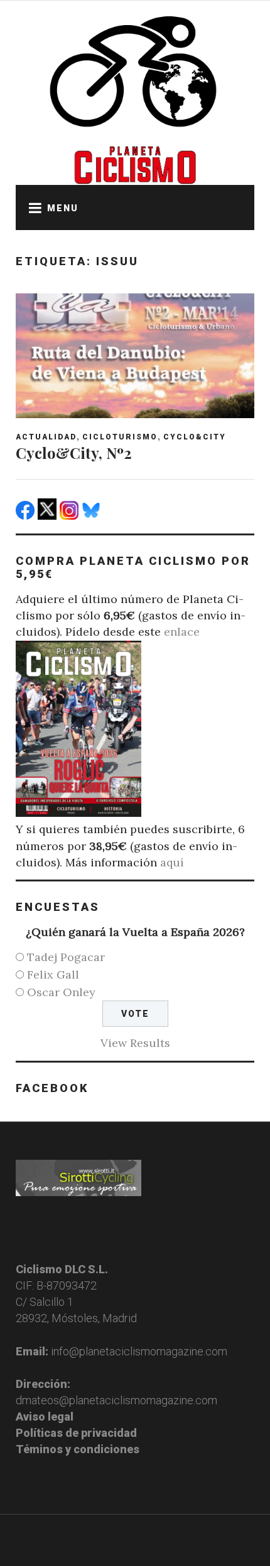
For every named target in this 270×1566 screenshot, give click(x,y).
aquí (172, 862)
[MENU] (31, 207)
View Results (135, 1043)
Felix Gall (53, 974)
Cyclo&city (194, 437)
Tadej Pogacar (66, 957)
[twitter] (49, 515)
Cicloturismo (120, 437)
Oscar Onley (61, 992)
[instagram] (71, 515)
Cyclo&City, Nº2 (74, 453)
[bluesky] (93, 515)
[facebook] (27, 515)
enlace (182, 631)
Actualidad (46, 437)
